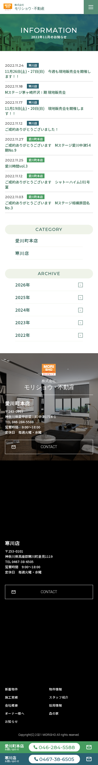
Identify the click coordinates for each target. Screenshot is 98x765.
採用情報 (55, 705)
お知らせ (11, 721)
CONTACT (49, 447)
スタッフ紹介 (59, 697)
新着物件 (11, 689)
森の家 (54, 713)
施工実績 (11, 697)
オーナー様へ (14, 713)
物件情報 (55, 689)
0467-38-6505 (56, 759)
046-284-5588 (57, 747)
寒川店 (22, 253)
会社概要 (11, 705)
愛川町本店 (26, 240)
